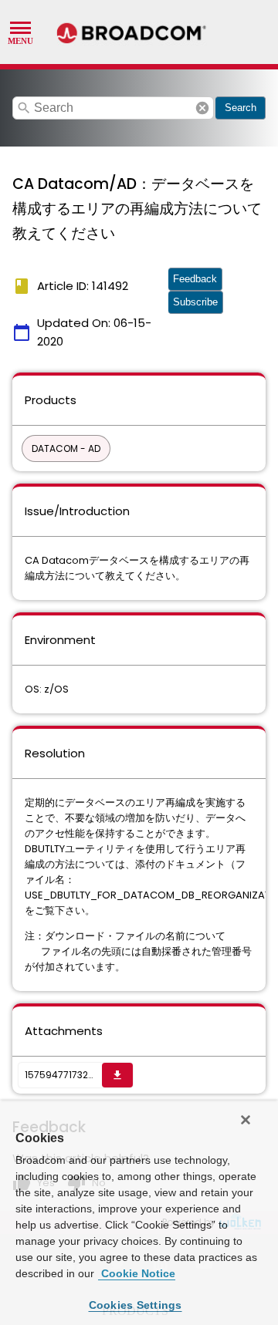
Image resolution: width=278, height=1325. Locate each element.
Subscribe (195, 302)
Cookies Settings (135, 1305)
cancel (202, 108)
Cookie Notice (136, 1273)
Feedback (195, 279)
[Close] (245, 1119)
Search (240, 107)
